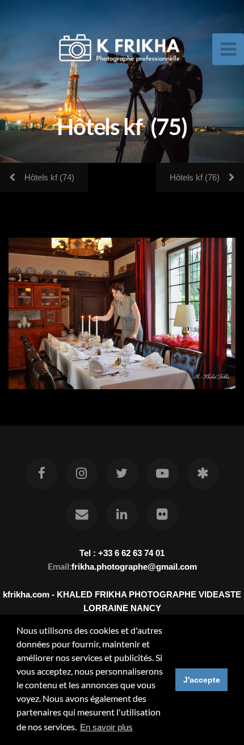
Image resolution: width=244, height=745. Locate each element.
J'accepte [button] (201, 679)
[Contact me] (82, 515)
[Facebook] (41, 474)
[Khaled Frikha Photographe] (202, 474)
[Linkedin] (122, 515)
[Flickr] (162, 515)
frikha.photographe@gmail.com (134, 566)
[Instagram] (82, 474)
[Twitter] (122, 474)
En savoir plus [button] (106, 727)
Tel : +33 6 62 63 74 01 (122, 553)
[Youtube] (162, 474)
